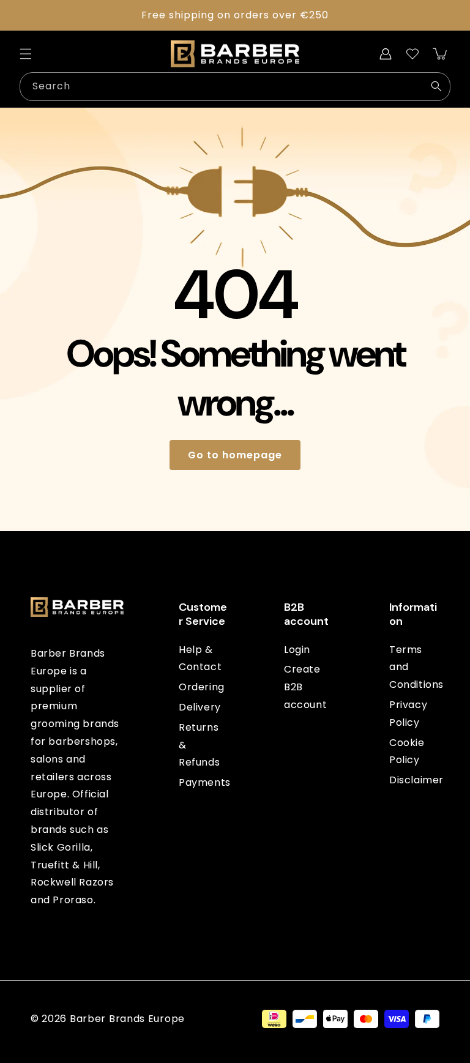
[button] (25, 53)
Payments (205, 782)
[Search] (436, 86)
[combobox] (235, 86)
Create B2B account (305, 687)
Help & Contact (200, 658)
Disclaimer (416, 780)
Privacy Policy (408, 713)
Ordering (202, 687)
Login (297, 650)
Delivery (200, 707)
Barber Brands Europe (127, 1019)
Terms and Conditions (416, 667)
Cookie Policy (407, 751)
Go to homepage (235, 455)
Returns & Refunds (199, 745)
